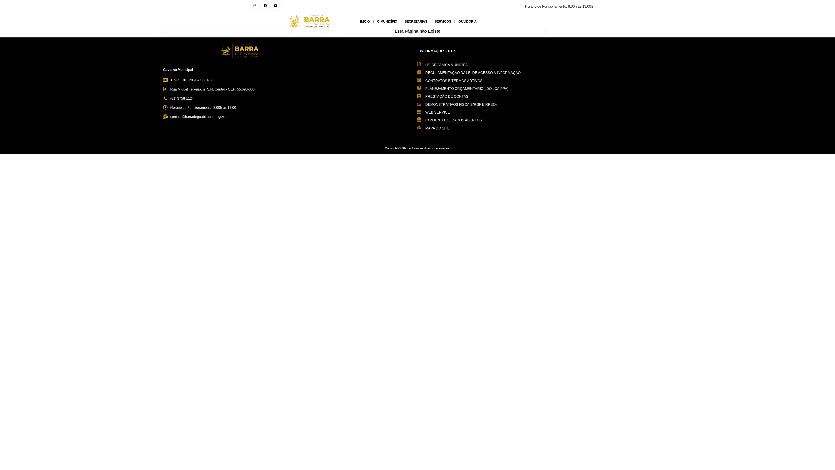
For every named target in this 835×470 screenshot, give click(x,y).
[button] (289, 32)
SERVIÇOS (443, 21)
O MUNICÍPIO (387, 21)
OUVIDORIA (467, 21)
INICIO (365, 21)
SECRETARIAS (416, 21)
